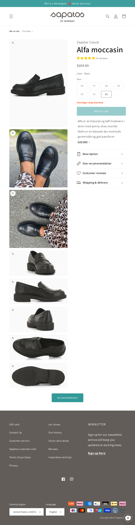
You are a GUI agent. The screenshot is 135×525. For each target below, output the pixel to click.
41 (94, 94)
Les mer (83, 142)
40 (82, 94)
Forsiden (26, 31)
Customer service (19, 440)
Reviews (53, 449)
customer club (22, 449)
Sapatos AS (121, 517)
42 (106, 94)
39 (118, 85)
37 (94, 85)
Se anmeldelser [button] (67, 398)
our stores (54, 424)
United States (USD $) (25, 511)
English (53, 511)
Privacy (13, 465)
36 (82, 85)
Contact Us (15, 432)
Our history (55, 432)
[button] (11, 16)
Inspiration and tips (60, 457)
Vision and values (59, 440)
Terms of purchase (20, 457)
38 (106, 85)
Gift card (14, 424)
